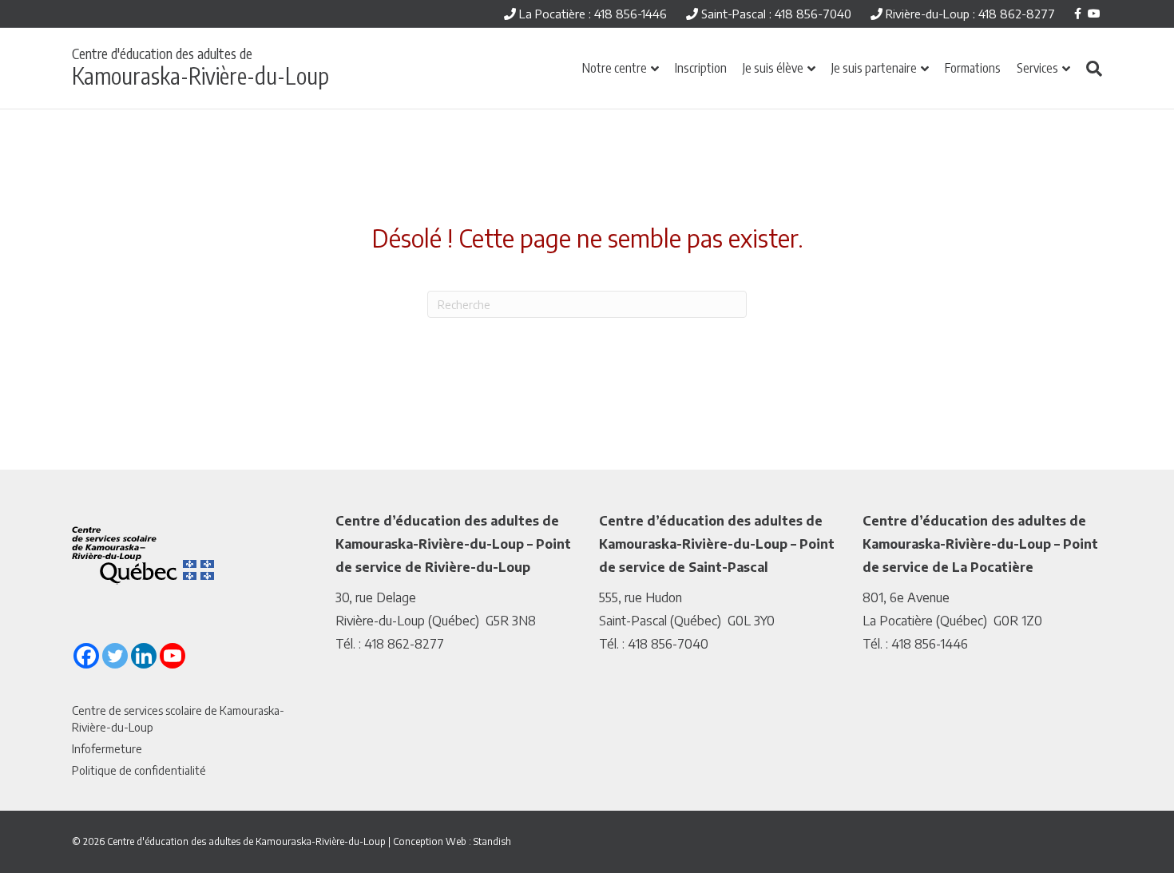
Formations (973, 68)
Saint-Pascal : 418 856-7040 (774, 13)
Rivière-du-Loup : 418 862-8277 (968, 13)
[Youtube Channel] (172, 656)
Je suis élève (773, 68)
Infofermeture (107, 749)
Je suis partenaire (874, 68)
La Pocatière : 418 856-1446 (591, 13)
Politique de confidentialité (139, 770)
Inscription (701, 68)
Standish (492, 841)
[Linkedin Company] (144, 656)
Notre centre (614, 68)
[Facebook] (86, 656)
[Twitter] (115, 656)
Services (1037, 68)
